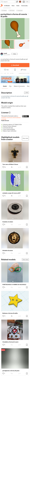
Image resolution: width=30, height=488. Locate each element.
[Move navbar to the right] (28, 5)
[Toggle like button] (3, 167)
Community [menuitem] (24, 5)
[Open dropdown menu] (28, 14)
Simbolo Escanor (7, 250)
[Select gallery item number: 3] (15, 218)
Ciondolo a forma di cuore (10, 342)
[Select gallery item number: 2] (14, 218)
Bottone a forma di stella (10, 313)
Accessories (20, 10)
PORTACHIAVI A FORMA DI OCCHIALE (14, 284)
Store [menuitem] (13, 5)
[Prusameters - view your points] (20, 2)
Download (16, 65)
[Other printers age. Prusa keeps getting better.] (15, 79)
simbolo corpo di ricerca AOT (11, 193)
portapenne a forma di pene (10, 370)
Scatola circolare (7, 221)
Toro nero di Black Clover (10, 164)
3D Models (4, 10)
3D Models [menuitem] (7, 5)
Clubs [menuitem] (17, 5)
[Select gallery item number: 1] (13, 218)
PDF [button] (27, 92)
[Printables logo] (1, 5)
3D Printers (12, 10)
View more (25, 138)
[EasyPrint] (17, 1)
